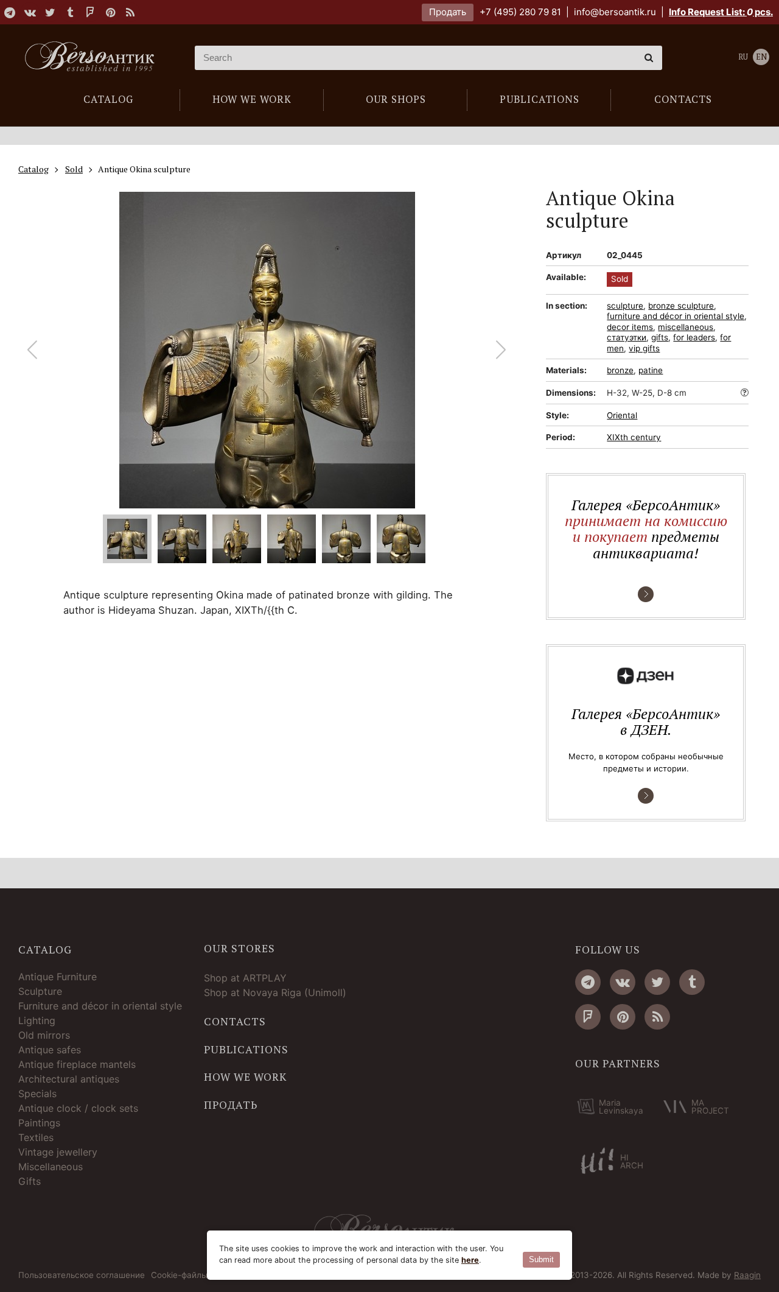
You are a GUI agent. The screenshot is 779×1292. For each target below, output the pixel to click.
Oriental (622, 415)
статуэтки (626, 337)
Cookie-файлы (179, 1275)
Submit (541, 1259)
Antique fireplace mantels (77, 1064)
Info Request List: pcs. (721, 12)
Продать (447, 12)
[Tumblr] (70, 12)
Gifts (29, 1181)
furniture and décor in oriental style (675, 316)
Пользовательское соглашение (81, 1275)
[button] (501, 350)
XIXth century (634, 437)
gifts (659, 337)
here (470, 1260)
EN (761, 57)
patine (650, 370)
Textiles (36, 1137)
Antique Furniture (57, 977)
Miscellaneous (50, 1166)
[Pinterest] (110, 12)
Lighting (36, 1020)
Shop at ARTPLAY (245, 978)
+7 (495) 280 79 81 (520, 12)
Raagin (747, 1275)
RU (743, 57)
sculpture (625, 306)
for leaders (694, 337)
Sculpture (40, 991)
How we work (245, 1077)
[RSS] (130, 12)
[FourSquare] (90, 12)
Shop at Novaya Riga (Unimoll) (275, 992)
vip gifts (644, 348)
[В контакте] (30, 12)
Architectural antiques (68, 1079)
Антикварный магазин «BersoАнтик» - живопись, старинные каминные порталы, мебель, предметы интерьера (94, 58)
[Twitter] (50, 12)
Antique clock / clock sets (78, 1108)
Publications (246, 1049)
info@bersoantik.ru (615, 12)
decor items (630, 327)
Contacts (235, 1021)
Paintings (39, 1123)
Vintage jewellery (57, 1152)
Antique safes (49, 1050)
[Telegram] (9, 12)
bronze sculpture (681, 306)
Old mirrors (44, 1035)
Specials (37, 1093)
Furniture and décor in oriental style (100, 1006)
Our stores (239, 948)
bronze (620, 370)
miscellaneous (685, 327)
